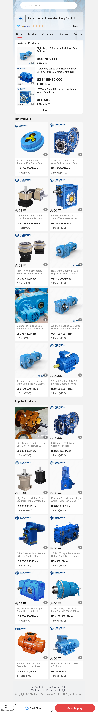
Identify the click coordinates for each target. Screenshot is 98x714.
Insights (63, 690)
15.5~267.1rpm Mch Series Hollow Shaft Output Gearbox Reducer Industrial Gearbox (66, 554)
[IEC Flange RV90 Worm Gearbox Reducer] (66, 422)
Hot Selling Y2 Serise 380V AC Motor (65, 665)
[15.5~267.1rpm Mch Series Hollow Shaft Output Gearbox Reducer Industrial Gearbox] (66, 532)
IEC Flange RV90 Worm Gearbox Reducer (63, 444)
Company (48, 34)
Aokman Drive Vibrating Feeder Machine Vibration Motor (29, 665)
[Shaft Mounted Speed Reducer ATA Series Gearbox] (31, 140)
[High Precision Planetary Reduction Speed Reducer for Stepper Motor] (31, 250)
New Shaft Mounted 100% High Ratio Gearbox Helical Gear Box (65, 272)
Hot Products (37, 687)
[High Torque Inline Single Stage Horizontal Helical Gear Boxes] (31, 588)
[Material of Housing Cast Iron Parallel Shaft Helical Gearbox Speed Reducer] (31, 305)
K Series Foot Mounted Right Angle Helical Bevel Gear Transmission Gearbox (66, 499)
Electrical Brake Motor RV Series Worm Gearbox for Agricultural (64, 217)
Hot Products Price (57, 687)
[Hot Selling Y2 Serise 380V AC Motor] (66, 643)
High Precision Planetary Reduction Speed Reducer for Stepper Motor (29, 272)
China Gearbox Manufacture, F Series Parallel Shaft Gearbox (31, 554)
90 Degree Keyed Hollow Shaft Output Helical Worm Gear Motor (30, 382)
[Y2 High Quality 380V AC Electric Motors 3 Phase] (66, 360)
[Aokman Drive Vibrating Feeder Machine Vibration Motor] (31, 643)
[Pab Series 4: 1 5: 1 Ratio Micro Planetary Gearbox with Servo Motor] (31, 195)
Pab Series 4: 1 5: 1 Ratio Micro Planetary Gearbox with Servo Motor (29, 217)
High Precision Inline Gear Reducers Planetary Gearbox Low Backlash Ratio (31, 499)
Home (19, 34)
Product (32, 34)
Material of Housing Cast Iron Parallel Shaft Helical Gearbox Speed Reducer (29, 327)
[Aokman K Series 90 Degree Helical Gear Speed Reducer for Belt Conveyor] (66, 305)
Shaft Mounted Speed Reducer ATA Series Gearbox (31, 162)
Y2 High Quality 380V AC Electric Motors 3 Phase (64, 382)
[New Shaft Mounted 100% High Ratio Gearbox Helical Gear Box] (66, 250)
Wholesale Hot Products (43, 690)
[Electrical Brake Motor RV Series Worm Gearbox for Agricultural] (66, 195)
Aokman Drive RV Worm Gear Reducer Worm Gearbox (66, 162)
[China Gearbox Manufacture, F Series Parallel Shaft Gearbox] (31, 532)
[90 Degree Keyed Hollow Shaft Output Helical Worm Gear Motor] (31, 360)
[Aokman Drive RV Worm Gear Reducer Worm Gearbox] (66, 140)
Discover (63, 34)
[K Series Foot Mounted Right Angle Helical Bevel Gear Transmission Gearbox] (66, 477)
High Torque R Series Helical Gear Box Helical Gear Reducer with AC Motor (31, 444)
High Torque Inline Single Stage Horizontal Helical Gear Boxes (29, 610)
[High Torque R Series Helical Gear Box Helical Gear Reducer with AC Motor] (31, 422)
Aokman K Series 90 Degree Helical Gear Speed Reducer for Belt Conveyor (65, 327)
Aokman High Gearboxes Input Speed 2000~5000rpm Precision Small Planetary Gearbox (66, 610)
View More (47, 110)
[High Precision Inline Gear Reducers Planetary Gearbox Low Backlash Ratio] (31, 477)
